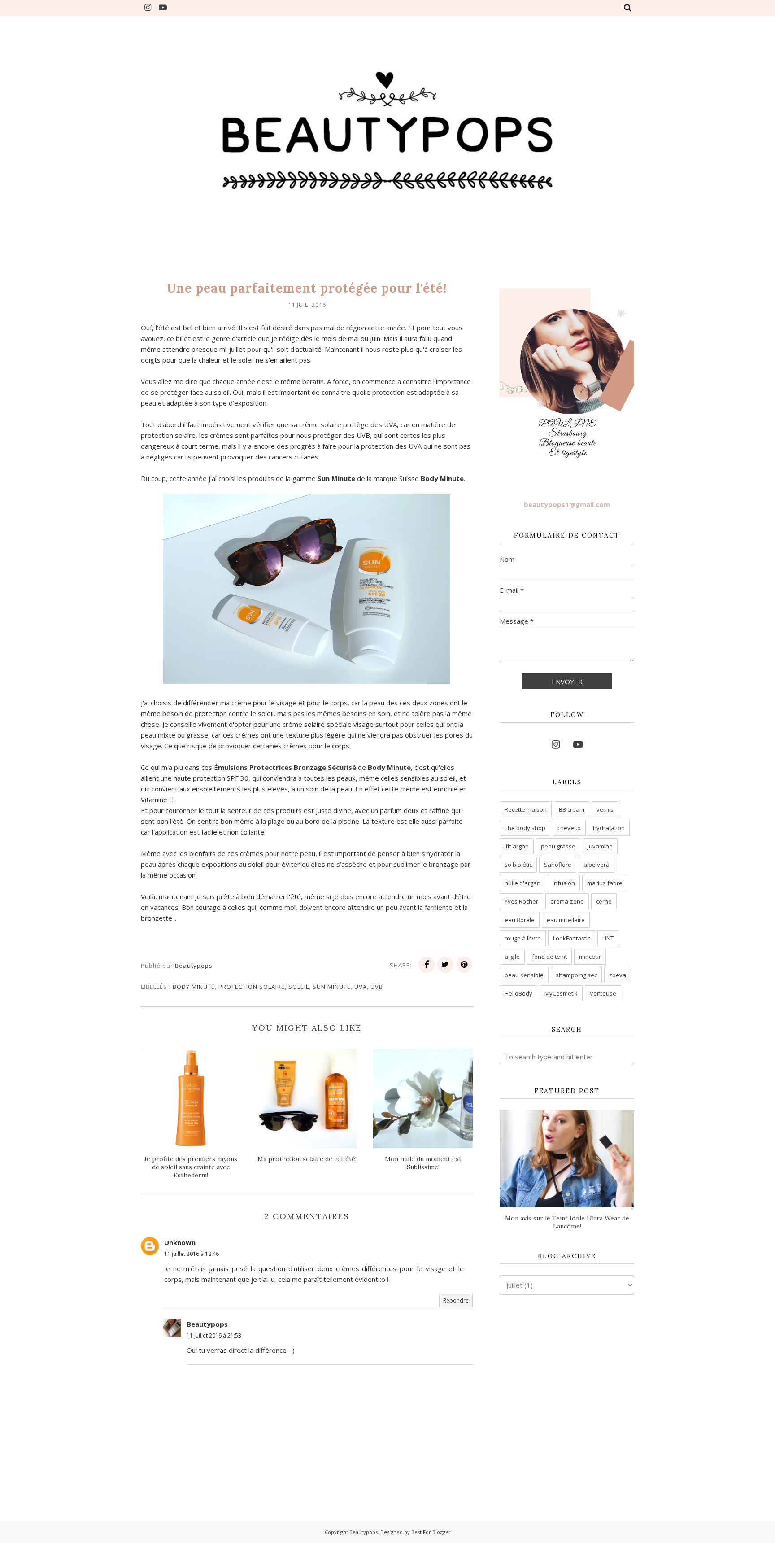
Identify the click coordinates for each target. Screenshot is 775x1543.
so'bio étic (518, 865)
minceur (590, 957)
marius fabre (605, 883)
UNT (608, 938)
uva (360, 987)
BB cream (571, 809)
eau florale (520, 920)
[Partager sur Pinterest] (464, 965)
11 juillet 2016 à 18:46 (191, 1254)
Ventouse (603, 993)
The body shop (525, 828)
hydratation (609, 828)
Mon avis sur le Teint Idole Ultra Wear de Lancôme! (567, 1222)
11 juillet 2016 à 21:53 (214, 1335)
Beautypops (207, 1324)
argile (512, 957)
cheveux (569, 828)
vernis (605, 809)
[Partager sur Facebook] (426, 965)
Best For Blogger (431, 1532)
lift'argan (517, 846)
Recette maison (526, 809)
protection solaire (251, 987)
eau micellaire (566, 920)
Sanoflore (557, 865)
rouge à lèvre (523, 938)
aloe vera (596, 865)
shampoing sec (576, 975)
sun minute (332, 987)
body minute (194, 987)
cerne (604, 901)
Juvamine (600, 846)
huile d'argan (522, 883)
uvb (376, 987)
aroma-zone (567, 901)
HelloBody (518, 993)
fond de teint (549, 957)
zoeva (617, 975)
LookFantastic (571, 938)
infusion (564, 883)
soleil (298, 987)
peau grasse (558, 846)
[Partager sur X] (445, 965)
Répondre (456, 1300)
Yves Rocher (521, 901)
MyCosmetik (561, 993)
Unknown (180, 1242)
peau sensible (524, 975)
